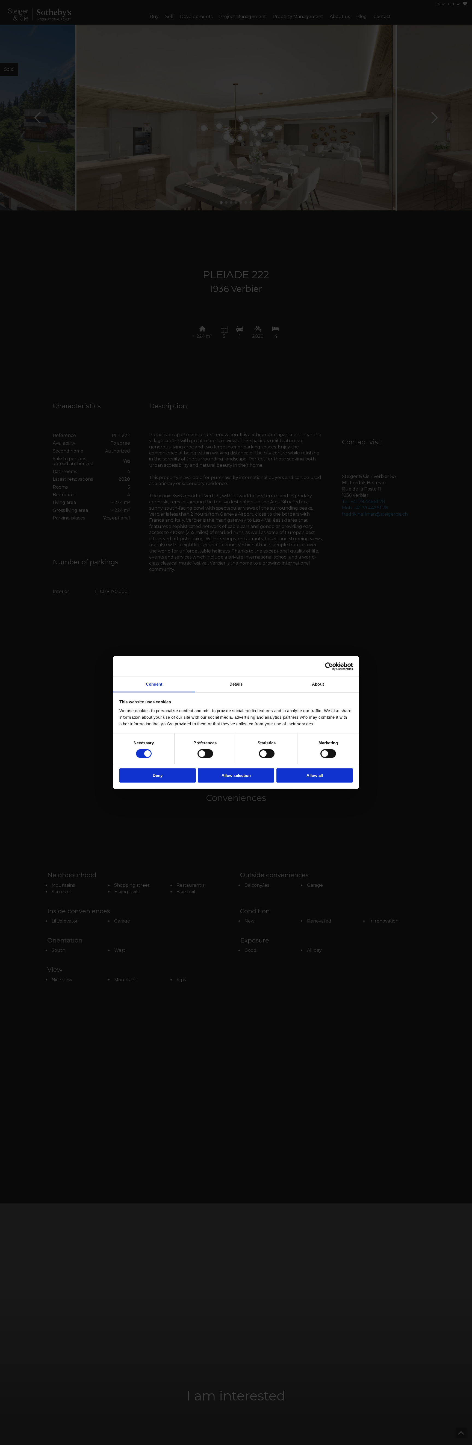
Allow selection (236, 775)
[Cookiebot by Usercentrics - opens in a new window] (329, 666)
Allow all (314, 775)
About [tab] (318, 684)
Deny (158, 775)
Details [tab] (236, 684)
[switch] (205, 753)
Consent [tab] (154, 684)
